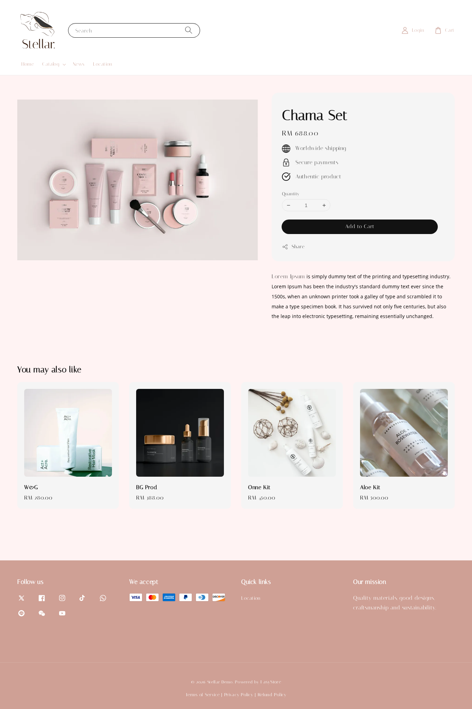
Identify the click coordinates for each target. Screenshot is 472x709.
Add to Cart (360, 226)
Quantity (290, 193)
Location (102, 64)
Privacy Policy (238, 694)
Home (27, 64)
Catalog (50, 64)
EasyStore (271, 681)
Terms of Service (202, 694)
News (79, 64)
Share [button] (298, 247)
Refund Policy (272, 694)
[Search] (189, 30)
